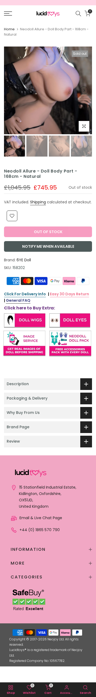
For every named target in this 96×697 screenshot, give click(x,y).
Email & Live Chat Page (40, 517)
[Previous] (12, 90)
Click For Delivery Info (25, 294)
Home (9, 29)
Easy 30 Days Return (69, 294)
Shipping (38, 202)
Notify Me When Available (48, 246)
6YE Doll (24, 260)
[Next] (84, 90)
